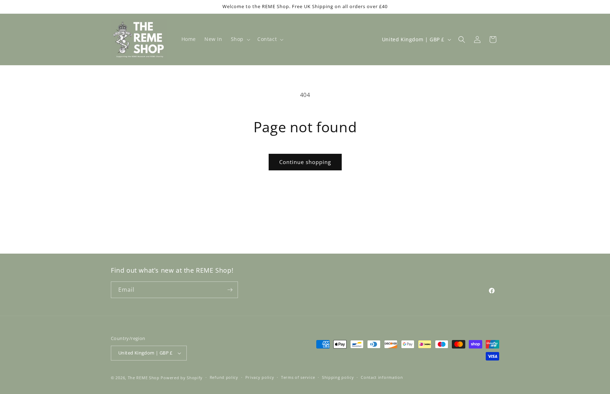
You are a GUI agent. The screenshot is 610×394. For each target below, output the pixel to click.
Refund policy (224, 377)
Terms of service (298, 377)
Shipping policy (338, 377)
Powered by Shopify (182, 377)
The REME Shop (144, 377)
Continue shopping (305, 161)
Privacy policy (259, 377)
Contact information (382, 377)
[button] (240, 39)
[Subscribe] (230, 289)
